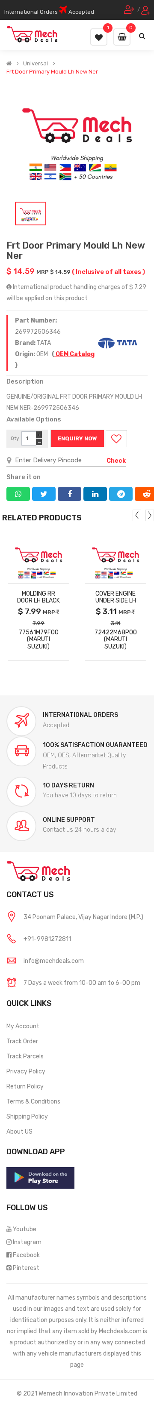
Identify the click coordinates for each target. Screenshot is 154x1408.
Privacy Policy (25, 1071)
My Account (22, 1026)
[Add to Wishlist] (116, 438)
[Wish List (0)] (98, 37)
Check (116, 460)
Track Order (22, 1041)
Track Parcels (25, 1056)
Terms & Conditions (33, 1101)
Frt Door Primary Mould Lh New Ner (52, 72)
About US (19, 1131)
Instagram (27, 1242)
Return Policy (25, 1086)
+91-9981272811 (47, 939)
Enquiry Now (77, 438)
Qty (15, 438)
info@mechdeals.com (54, 961)
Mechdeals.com (120, 1331)
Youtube (24, 1229)
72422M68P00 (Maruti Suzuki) (116, 639)
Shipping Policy (27, 1116)
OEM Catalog (74, 354)
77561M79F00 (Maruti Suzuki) (39, 639)
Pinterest (26, 1268)
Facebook (26, 1255)
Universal (35, 64)
